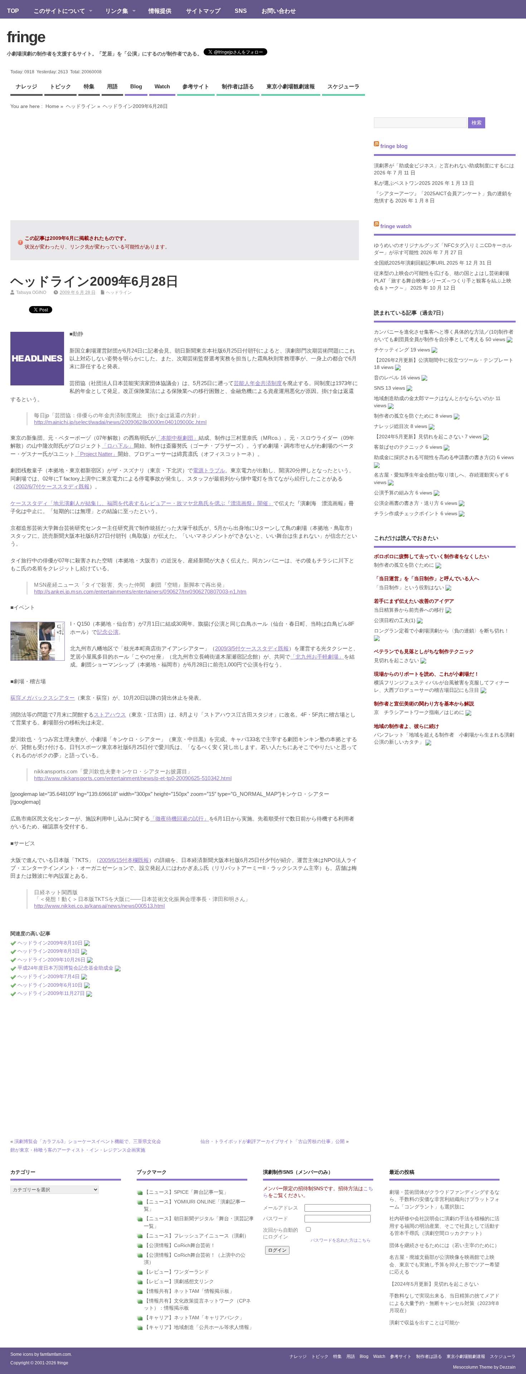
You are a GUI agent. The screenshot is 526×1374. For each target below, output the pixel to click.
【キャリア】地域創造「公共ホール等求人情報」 (199, 1327)
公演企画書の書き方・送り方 (406, 503)
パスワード (275, 1218)
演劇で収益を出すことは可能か (424, 1322)
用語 (112, 86)
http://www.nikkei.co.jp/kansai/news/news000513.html (99, 906)
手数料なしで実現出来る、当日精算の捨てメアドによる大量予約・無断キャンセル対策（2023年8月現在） (444, 1303)
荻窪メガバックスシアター (42, 698)
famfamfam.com (55, 1354)
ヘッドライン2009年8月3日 (49, 951)
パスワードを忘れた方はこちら (341, 1240)
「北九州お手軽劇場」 (317, 657)
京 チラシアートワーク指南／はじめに (419, 712)
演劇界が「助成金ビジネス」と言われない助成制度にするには (444, 165)
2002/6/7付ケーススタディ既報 (52, 486)
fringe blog (394, 146)
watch (162, 86)
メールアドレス (280, 1208)
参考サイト (195, 86)
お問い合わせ (279, 11)
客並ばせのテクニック (399, 447)
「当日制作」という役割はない (409, 587)
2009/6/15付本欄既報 (124, 860)
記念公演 (107, 632)
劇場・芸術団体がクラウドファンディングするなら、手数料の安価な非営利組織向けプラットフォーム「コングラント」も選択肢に (444, 1200)
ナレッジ (26, 86)
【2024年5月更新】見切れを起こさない (418, 436)
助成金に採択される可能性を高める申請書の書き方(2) (435, 457)
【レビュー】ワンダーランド (176, 1272)
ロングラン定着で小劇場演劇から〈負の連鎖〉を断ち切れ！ (441, 631)
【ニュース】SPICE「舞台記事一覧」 (186, 1192)
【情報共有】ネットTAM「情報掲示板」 (189, 1291)
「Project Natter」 (96, 454)
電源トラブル (209, 470)
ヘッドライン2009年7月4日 (49, 976)
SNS (241, 11)
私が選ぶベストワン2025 (402, 183)
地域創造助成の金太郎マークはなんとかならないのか (434, 398)
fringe (26, 36)
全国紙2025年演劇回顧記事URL (409, 263)
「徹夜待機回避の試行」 (179, 819)
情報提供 (159, 11)
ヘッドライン (81, 106)
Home (52, 106)
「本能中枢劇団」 (177, 438)
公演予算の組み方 (394, 493)
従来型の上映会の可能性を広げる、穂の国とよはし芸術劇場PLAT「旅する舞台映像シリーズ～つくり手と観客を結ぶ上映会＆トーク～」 (442, 281)
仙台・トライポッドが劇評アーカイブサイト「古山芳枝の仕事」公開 (272, 1141)
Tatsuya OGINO (31, 292)
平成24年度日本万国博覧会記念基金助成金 (65, 968)
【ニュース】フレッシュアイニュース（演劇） (196, 1235)
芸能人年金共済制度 (258, 383)
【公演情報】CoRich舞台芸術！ (179, 1245)
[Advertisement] (184, 165)
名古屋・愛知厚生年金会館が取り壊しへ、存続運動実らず (439, 475)
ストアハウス (110, 714)
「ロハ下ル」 (118, 446)
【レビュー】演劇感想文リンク (179, 1281)
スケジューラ (343, 86)
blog (136, 86)
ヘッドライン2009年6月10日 (50, 985)
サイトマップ (203, 11)
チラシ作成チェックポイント (406, 513)
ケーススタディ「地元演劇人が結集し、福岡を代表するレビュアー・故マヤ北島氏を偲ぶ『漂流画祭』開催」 (141, 503)
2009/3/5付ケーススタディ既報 (252, 648)
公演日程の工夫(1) (394, 620)
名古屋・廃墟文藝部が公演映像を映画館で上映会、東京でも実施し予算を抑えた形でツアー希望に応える (444, 1265)
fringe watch (395, 226)
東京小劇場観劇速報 (291, 86)
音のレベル (386, 377)
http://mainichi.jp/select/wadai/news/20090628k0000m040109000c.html (120, 422)
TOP (13, 11)
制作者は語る (238, 86)
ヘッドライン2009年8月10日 (50, 943)
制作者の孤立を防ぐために (404, 416)
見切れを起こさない (396, 660)
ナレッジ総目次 (391, 426)
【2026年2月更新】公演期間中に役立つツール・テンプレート (443, 360)
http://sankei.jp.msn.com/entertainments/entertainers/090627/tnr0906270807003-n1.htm (140, 591)
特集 (89, 86)
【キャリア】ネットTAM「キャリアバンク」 (194, 1317)
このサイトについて (55, 11)
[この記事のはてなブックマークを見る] (87, 943)
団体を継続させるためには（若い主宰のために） (444, 1245)
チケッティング (391, 350)
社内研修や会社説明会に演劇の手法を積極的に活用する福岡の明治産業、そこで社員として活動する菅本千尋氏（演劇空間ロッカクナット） (444, 1226)
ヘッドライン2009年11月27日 (51, 993)
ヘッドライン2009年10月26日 (52, 959)
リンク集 (113, 11)
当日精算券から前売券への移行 (409, 610)
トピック (60, 86)
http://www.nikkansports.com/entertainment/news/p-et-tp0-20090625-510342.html (133, 778)
